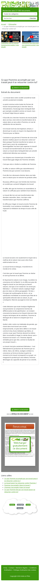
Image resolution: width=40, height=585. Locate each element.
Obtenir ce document (20, 88)
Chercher (33, 18)
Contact (11, 568)
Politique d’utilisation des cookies (24, 570)
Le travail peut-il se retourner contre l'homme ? (20, 483)
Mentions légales (22, 568)
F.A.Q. (5, 568)
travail (28, 504)
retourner (20, 508)
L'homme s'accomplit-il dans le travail (17, 487)
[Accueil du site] (20, 3)
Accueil (3, 24)
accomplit (20, 504)
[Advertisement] (20, 62)
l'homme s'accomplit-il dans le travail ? (17, 485)
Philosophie (12, 24)
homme (12, 504)
